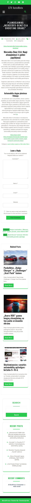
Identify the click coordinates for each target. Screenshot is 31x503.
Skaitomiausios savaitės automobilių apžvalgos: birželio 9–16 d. (15, 367)
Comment (15, 159)
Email (15, 193)
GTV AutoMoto (15, 8)
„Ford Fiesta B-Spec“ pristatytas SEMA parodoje (17, 465)
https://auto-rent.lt (15, 135)
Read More (8, 285)
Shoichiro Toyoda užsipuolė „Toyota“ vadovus (17, 451)
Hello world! (16, 486)
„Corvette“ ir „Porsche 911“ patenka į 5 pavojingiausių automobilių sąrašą (17, 444)
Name (15, 183)
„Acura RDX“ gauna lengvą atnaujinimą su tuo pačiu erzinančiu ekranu (14, 319)
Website (15, 202)
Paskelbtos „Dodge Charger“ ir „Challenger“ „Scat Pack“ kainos (15, 270)
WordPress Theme (9, 500)
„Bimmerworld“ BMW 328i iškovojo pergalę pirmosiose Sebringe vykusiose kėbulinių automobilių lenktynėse (17, 435)
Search (16, 403)
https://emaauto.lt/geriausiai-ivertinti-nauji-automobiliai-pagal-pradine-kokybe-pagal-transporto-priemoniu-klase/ (15, 138)
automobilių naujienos (13, 144)
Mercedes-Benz (24, 144)
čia (17, 114)
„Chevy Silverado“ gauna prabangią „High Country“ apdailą (16, 457)
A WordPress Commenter (16, 485)
